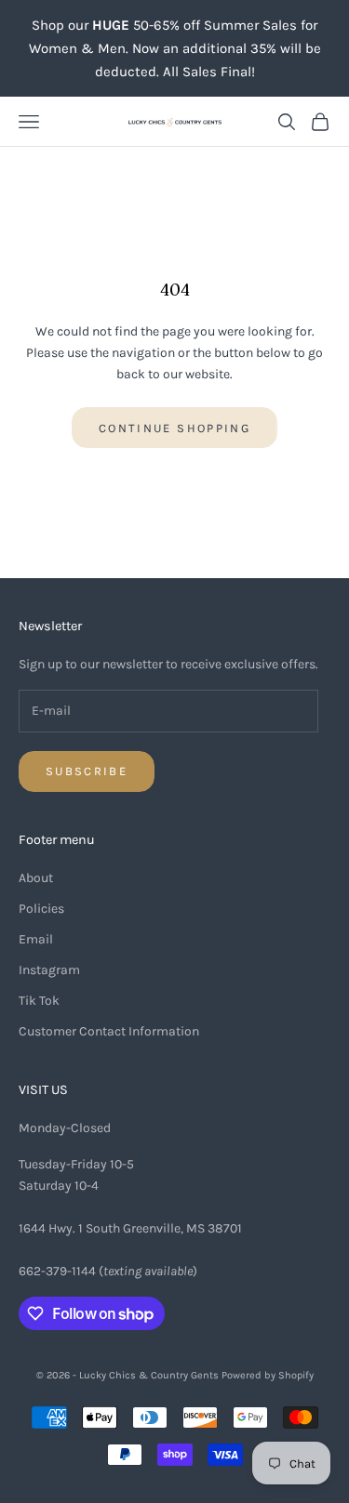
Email (36, 939)
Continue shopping (174, 428)
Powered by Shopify (267, 1375)
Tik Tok (39, 1001)
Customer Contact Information (109, 1031)
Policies (41, 908)
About (36, 878)
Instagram (49, 970)
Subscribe (87, 771)
